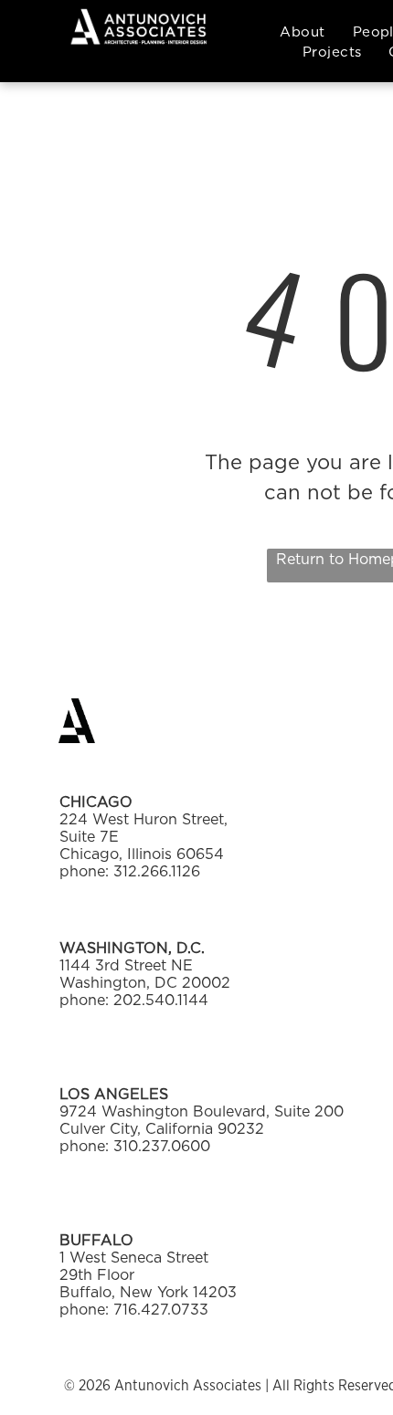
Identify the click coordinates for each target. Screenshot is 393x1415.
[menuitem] (302, 32)
